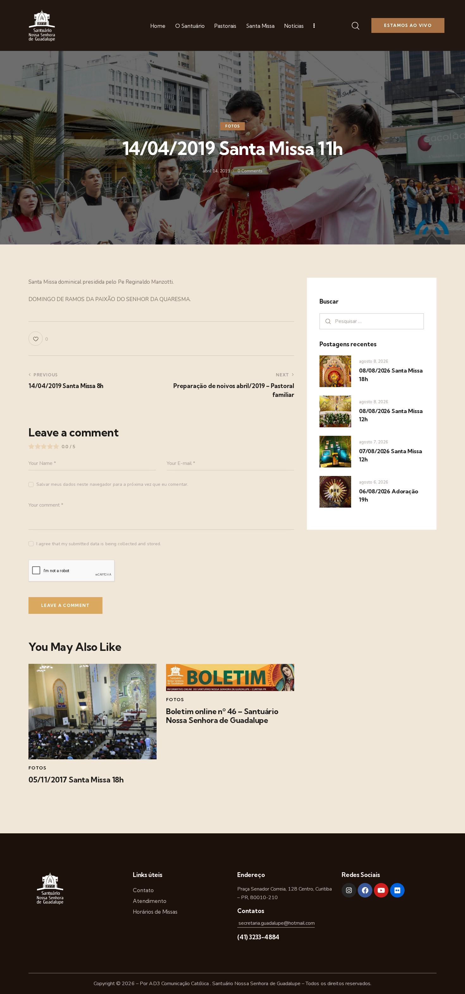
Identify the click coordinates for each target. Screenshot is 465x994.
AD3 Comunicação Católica (179, 983)
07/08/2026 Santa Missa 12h (390, 455)
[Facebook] (365, 890)
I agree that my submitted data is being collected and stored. (98, 544)
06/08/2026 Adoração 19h (388, 495)
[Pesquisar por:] (371, 321)
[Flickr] (397, 890)
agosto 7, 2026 (373, 442)
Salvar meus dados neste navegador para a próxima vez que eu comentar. (112, 484)
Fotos (232, 126)
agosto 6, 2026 (373, 482)
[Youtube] (381, 890)
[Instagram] (349, 890)
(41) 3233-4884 (258, 937)
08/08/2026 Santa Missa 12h (391, 415)
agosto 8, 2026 (373, 361)
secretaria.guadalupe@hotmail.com (276, 923)
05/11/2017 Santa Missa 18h (76, 779)
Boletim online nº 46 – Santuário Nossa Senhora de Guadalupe (222, 716)
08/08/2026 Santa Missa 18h (391, 374)
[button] (38, 338)
